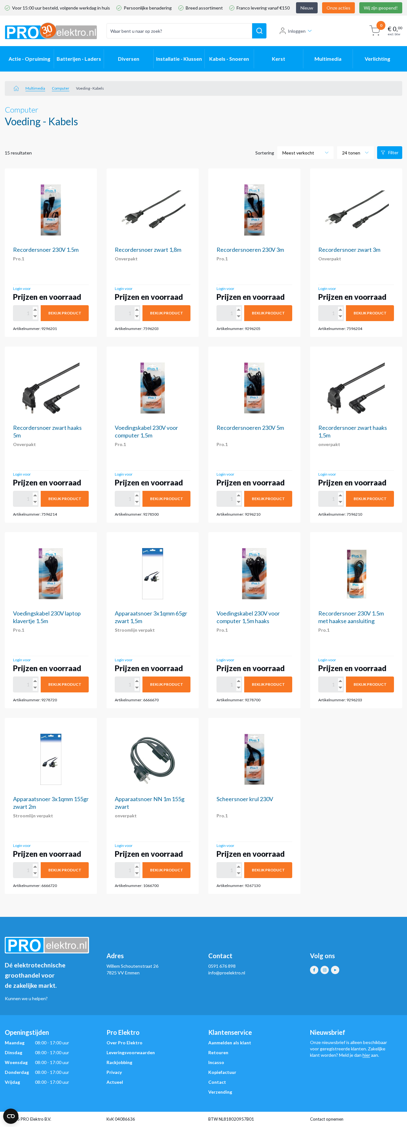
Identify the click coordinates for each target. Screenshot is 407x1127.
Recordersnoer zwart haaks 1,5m (352, 431)
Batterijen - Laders (79, 59)
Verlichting (377, 59)
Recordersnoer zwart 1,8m (148, 249)
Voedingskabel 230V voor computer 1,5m (146, 431)
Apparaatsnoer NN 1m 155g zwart (149, 802)
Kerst (278, 59)
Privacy (114, 1072)
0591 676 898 (222, 966)
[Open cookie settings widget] (10, 1116)
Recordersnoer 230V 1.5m (46, 249)
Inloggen (297, 31)
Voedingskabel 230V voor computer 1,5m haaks (248, 617)
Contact (217, 1082)
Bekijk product (64, 313)
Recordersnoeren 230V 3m (250, 249)
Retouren (218, 1052)
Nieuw (306, 7)
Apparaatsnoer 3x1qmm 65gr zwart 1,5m (151, 617)
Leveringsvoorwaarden (131, 1052)
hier (366, 1055)
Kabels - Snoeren (229, 59)
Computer (60, 88)
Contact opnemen (326, 1119)
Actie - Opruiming (29, 59)
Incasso (216, 1062)
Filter (393, 152)
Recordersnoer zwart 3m (349, 249)
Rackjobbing (119, 1062)
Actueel (115, 1082)
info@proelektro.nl (226, 972)
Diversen (128, 59)
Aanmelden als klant (229, 1042)
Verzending (220, 1092)
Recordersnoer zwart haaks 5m (47, 431)
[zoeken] (259, 30)
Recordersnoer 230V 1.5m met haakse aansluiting (351, 617)
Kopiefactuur (222, 1072)
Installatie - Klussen (179, 59)
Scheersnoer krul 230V (245, 798)
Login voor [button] (22, 288)
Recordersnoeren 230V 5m (250, 427)
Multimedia (327, 59)
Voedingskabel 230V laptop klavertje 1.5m (47, 617)
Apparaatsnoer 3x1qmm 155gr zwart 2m (51, 802)
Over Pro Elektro (124, 1042)
